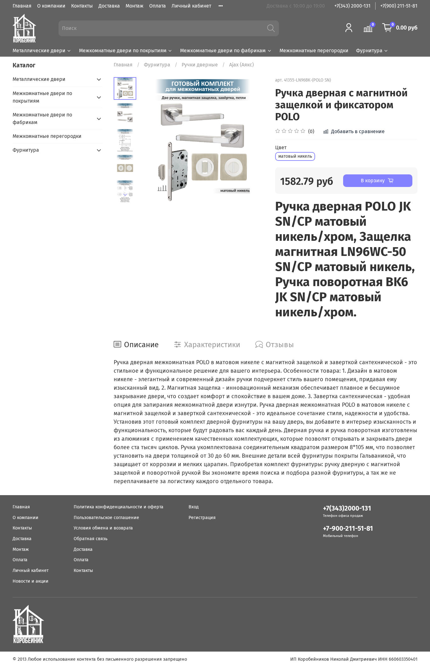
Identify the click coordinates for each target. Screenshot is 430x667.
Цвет (280, 147)
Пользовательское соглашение (106, 517)
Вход (194, 507)
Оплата (157, 6)
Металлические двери (39, 51)
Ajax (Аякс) (241, 65)
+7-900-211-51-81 (348, 529)
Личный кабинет (191, 6)
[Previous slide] (152, 140)
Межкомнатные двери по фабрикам (223, 51)
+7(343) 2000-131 (352, 6)
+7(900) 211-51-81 (398, 6)
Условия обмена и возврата (103, 528)
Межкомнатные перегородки (314, 51)
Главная (22, 6)
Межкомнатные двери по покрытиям (123, 51)
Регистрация (202, 517)
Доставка (109, 6)
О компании (51, 6)
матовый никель (295, 156)
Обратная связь (90, 538)
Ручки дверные (200, 65)
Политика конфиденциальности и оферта (118, 507)
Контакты (82, 6)
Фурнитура (369, 51)
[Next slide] (125, 194)
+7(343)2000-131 (347, 508)
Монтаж (135, 6)
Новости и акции (30, 581)
